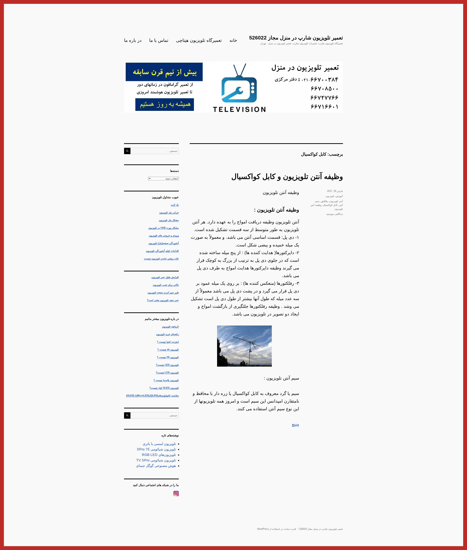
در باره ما (133, 40)
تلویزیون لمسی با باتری (159, 444)
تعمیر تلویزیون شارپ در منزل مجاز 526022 (296, 38)
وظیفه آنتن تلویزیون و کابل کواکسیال (287, 176)
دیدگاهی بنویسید (334, 214)
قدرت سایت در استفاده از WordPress (276, 529)
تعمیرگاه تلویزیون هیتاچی (199, 40)
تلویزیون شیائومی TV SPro (156, 460)
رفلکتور (324, 201)
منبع (295, 424)
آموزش (339, 196)
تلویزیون (330, 196)
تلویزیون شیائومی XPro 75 (156, 449)
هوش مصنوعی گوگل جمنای (156, 466)
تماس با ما (158, 40)
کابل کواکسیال (330, 205)
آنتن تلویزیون (336, 201)
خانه (233, 40)
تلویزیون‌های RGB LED (159, 455)
